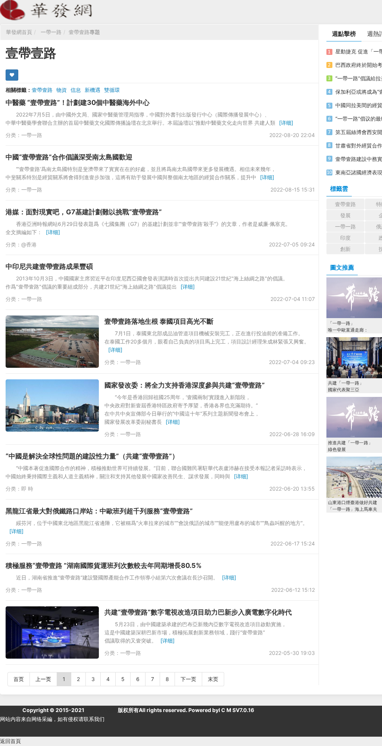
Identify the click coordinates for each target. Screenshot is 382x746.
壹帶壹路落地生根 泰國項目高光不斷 (158, 321)
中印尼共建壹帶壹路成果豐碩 (49, 266)
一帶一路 (51, 32)
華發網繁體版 (101, 710)
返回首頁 (10, 741)
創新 (345, 249)
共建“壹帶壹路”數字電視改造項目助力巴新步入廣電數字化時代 (198, 612)
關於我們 (10, 710)
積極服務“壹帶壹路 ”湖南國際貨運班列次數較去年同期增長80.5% (103, 565)
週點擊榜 (344, 33)
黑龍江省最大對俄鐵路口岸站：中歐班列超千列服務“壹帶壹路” (99, 511)
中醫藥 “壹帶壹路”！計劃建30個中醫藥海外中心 (78, 102)
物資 (61, 90)
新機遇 (92, 90)
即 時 (27, 488)
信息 (76, 90)
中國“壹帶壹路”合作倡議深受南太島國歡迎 (69, 157)
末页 (213, 679)
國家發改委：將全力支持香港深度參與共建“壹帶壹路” (184, 385)
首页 (18, 679)
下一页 (188, 679)
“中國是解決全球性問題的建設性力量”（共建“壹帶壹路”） (92, 456)
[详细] (286, 122)
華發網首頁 (19, 32)
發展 (345, 215)
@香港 (29, 244)
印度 (345, 237)
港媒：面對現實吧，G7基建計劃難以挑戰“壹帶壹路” (84, 212)
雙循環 (112, 90)
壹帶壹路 (79, 32)
